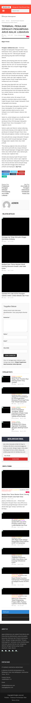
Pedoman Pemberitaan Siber (18, 697)
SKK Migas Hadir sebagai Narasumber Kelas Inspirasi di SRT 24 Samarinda (20, 541)
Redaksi (6, 697)
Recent (5, 615)
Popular (6, 612)
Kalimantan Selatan (17, 556)
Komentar (7, 317)
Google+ (21, 171)
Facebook (6, 171)
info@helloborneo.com (8, 685)
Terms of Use (15, 700)
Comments (6, 619)
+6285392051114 (6, 679)
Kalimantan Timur (16, 377)
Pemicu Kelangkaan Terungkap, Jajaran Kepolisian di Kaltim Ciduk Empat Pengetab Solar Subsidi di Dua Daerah (20, 413)
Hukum (18, 407)
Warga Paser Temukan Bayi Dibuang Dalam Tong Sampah (20, 380)
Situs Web (6, 348)
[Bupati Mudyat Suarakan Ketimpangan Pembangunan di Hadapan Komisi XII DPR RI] (15, 570)
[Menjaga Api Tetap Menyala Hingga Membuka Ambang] (15, 227)
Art (13, 519)
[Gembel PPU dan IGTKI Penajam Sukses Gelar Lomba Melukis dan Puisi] (15, 283)
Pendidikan (24, 395)
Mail (5, 176)
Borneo (8, 20)
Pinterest (21, 174)
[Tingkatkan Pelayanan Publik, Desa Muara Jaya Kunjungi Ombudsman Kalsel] (15, 551)
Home (3, 20)
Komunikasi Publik (6, 490)
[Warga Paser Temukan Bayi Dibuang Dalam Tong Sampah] (6, 379)
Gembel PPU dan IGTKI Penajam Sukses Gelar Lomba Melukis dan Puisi (19, 523)
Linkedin (6, 174)
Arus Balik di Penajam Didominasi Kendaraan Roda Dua (25, 189)
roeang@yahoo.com (7, 687)
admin (5, 35)
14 (28, 36)
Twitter (14, 171)
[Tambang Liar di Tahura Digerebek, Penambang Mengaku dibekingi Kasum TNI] (6, 424)
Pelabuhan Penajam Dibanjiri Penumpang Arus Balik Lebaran (6, 190)
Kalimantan (20, 35)
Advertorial (5, 489)
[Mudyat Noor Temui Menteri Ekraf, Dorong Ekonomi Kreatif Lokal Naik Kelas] (15, 254)
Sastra (23, 520)
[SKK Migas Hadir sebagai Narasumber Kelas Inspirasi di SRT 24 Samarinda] (15, 533)
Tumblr (13, 174)
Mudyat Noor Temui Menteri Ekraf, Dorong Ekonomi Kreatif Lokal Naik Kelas (14, 266)
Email (5, 341)
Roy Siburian (16, 418)
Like (28, 492)
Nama (6, 334)
